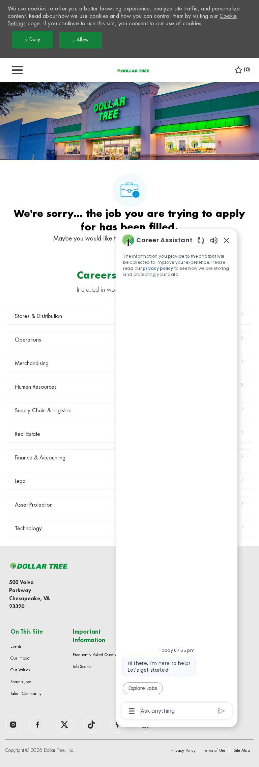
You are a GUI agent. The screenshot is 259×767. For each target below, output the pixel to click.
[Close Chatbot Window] (226, 240)
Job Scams (82, 667)
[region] (176, 475)
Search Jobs (20, 682)
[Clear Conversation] (201, 240)
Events (15, 646)
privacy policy (158, 268)
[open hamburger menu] (17, 70)
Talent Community (25, 694)
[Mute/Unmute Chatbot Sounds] (214, 240)
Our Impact (20, 658)
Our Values (20, 670)
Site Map (242, 750)
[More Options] (131, 711)
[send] (222, 711)
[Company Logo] (133, 70)
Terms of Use (214, 750)
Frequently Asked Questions (97, 655)
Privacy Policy (183, 750)
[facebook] (13, 724)
